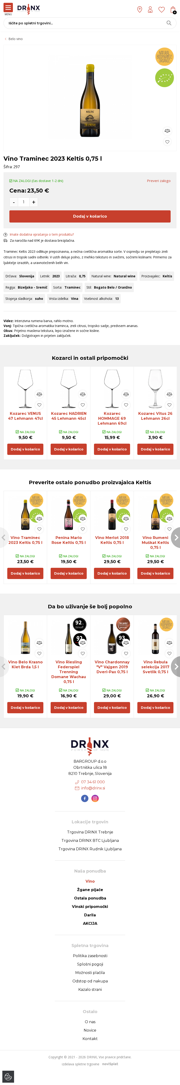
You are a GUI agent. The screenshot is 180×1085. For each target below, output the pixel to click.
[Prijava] (150, 9)
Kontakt (90, 1039)
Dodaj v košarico (90, 216)
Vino (90, 881)
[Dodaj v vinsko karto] (167, 141)
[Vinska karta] (161, 9)
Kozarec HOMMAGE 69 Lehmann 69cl (112, 418)
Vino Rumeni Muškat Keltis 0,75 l (155, 542)
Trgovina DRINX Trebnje (90, 832)
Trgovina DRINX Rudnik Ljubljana (90, 849)
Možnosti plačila (90, 972)
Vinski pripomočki (90, 906)
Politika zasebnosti (90, 956)
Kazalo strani (90, 989)
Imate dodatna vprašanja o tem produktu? (42, 234)
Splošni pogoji (90, 964)
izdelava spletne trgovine (80, 1064)
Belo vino (15, 39)
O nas (90, 1022)
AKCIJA (90, 923)
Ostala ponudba (90, 898)
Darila (90, 915)
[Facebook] (85, 798)
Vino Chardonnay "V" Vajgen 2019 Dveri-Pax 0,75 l (112, 667)
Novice (90, 1030)
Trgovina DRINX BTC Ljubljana (90, 840)
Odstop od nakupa (90, 981)
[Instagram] (95, 798)
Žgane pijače (90, 890)
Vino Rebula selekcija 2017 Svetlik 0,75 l (155, 667)
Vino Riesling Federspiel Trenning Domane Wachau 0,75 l (68, 672)
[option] (90, 97)
